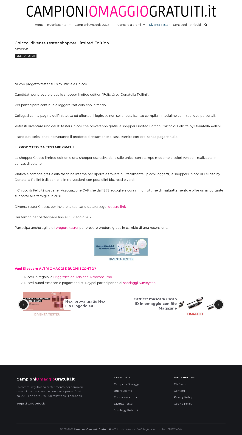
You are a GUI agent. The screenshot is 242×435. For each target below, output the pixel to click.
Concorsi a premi (129, 24)
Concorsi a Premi (125, 397)
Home (39, 24)
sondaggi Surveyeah (139, 283)
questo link (117, 207)
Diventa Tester (159, 24)
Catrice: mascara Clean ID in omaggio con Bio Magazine (155, 303)
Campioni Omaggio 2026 (92, 24)
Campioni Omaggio (127, 384)
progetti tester (67, 228)
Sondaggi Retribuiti (187, 24)
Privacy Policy (183, 397)
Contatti (179, 390)
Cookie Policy (183, 403)
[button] (205, 25)
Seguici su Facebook (30, 403)
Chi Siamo (180, 384)
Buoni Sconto (56, 24)
